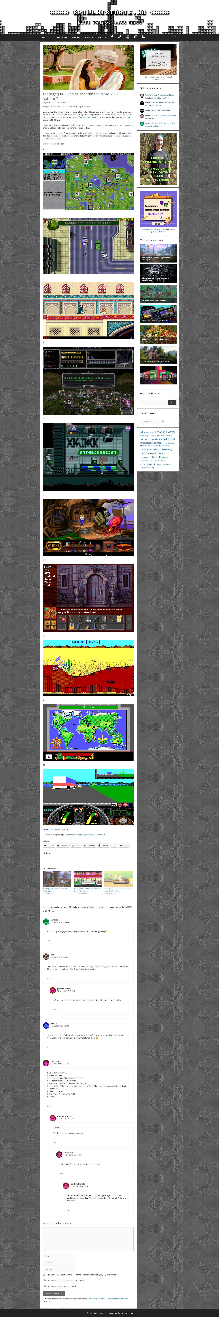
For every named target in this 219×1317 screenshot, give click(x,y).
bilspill (153, 435)
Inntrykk (46, 37)
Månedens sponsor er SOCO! (152, 229)
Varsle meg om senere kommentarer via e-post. (64, 1280)
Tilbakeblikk (61, 37)
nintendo (157, 446)
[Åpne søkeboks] (175, 37)
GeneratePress (126, 1313)
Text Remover (150, 95)
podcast (163, 453)
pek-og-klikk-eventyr (163, 449)
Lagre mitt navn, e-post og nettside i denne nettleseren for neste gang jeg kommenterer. (81, 1275)
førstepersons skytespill (151, 442)
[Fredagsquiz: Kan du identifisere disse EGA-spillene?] (88, 879)
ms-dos (150, 446)
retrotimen (144, 457)
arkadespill (145, 435)
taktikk (159, 465)
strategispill (148, 464)
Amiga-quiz (62, 112)
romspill (165, 457)
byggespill (161, 435)
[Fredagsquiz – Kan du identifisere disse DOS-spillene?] (118, 879)
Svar (48, 941)
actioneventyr (149, 432)
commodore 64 (149, 439)
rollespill (155, 457)
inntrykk (143, 445)
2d (141, 431)
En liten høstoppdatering (161, 110)
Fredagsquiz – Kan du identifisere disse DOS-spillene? (118, 889)
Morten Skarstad (151, 123)
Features (76, 37)
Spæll (163, 460)
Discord (89, 37)
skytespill (156, 460)
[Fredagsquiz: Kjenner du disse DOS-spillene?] (57, 879)
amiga (172, 432)
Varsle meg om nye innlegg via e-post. (60, 1286)
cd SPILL (169, 435)
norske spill (166, 446)
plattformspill (148, 453)
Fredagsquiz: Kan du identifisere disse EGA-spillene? (87, 889)
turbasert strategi (147, 467)
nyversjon (146, 449)
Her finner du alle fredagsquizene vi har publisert (85, 835)
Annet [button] (101, 37)
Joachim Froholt (64, 103)
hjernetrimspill (169, 443)
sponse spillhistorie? (158, 232)
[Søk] (172, 402)
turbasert (167, 464)
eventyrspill (167, 439)
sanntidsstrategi (146, 460)
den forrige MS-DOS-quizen (86, 117)
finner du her (54, 829)
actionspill (161, 432)
